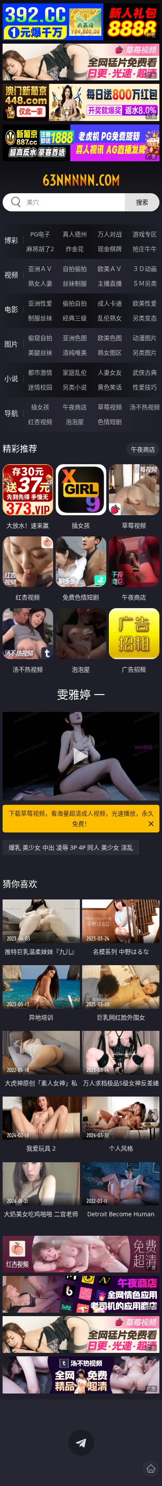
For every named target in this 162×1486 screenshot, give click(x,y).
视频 (11, 275)
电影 (11, 309)
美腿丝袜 (40, 352)
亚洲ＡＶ (40, 269)
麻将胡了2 (40, 249)
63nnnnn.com (81, 180)
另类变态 (145, 318)
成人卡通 (110, 303)
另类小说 (75, 387)
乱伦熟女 (110, 318)
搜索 (142, 202)
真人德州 (75, 234)
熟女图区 (110, 352)
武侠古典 (145, 372)
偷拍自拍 (75, 303)
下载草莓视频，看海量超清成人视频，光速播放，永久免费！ (81, 818)
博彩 (11, 240)
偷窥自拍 (40, 338)
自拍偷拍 (75, 269)
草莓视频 (110, 407)
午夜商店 (75, 407)
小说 (11, 378)
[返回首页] (150, 1468)
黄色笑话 (110, 387)
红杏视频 (40, 422)
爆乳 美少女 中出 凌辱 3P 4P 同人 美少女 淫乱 (71, 847)
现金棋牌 (110, 249)
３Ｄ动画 (145, 269)
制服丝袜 (40, 318)
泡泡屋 (75, 422)
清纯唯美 (75, 352)
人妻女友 (110, 372)
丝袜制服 (75, 283)
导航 (11, 413)
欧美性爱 (145, 303)
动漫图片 (145, 338)
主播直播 (110, 283)
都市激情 (40, 372)
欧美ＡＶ (110, 269)
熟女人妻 (40, 283)
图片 (11, 344)
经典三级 (75, 318)
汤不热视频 (145, 407)
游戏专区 (145, 234)
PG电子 (40, 234)
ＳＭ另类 (145, 283)
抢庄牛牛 (145, 249)
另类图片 (145, 352)
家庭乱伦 (75, 372)
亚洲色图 (75, 338)
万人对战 (110, 234)
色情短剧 (110, 422)
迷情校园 (40, 387)
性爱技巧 (145, 387)
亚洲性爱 (40, 303)
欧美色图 (110, 338)
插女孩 (40, 407)
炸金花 (75, 249)
